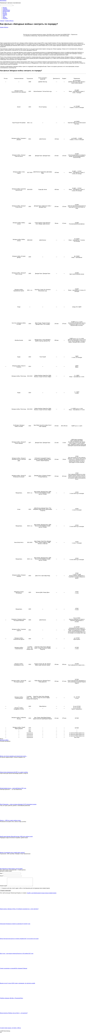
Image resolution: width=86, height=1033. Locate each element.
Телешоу (5, 14)
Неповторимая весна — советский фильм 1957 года (13, 788)
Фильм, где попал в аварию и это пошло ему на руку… (13, 756)
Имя (1, 873)
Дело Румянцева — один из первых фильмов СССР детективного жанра (18, 804)
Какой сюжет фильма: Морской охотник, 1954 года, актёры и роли (16, 836)
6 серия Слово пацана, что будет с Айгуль (10, 1027)
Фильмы (5, 7)
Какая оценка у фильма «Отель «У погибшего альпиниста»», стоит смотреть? (19, 908)
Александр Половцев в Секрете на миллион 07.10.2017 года (15, 923)
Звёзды (4, 17)
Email (1, 875)
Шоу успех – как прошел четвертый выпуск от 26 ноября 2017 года (16, 953)
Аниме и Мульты (4, 27)
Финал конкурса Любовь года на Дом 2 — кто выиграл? (14, 1013)
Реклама (5, 13)
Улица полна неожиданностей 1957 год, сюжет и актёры (14, 772)
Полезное (5, 18)
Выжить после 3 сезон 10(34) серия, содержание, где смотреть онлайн (17, 983)
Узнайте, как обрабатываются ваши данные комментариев (41, 893)
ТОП (4, 16)
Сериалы (5, 8)
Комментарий (3, 885)
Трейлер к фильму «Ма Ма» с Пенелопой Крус (11, 998)
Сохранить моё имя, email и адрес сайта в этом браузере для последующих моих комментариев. (26, 888)
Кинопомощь (3, 0)
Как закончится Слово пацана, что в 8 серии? (11, 868)
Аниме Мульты (6, 10)
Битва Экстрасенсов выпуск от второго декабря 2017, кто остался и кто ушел (19, 938)
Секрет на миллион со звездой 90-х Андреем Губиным (13, 968)
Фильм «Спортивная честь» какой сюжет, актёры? (12, 852)
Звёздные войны (4, 740)
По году (5, 12)
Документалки (6, 11)
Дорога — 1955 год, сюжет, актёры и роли (10, 820)
